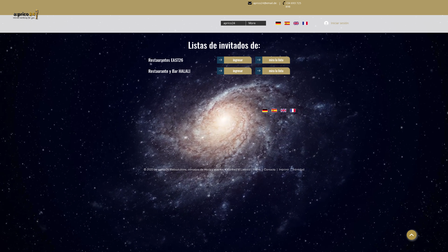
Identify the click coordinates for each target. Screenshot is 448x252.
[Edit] (411, 235)
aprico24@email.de (264, 3)
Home (257, 169)
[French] (304, 23)
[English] (296, 23)
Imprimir (284, 169)
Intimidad (298, 169)
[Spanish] (287, 23)
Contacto (269, 169)
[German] (278, 23)
